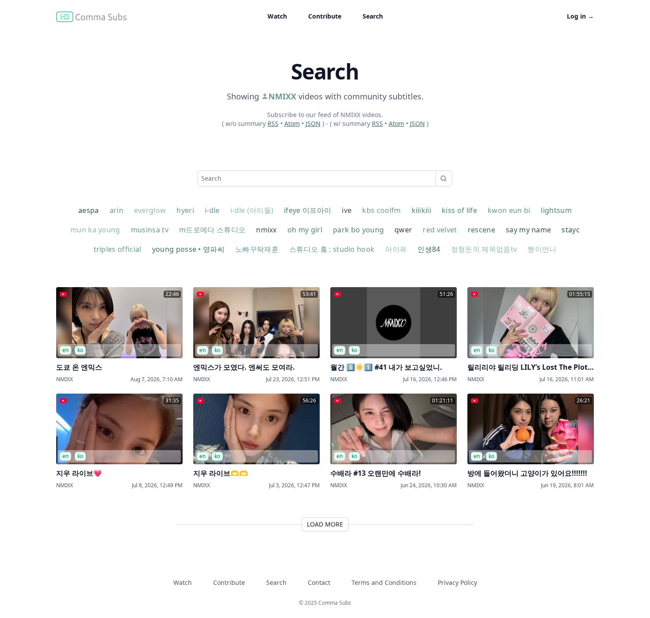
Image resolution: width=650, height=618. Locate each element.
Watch (277, 16)
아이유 (396, 249)
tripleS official (117, 249)
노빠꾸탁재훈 (257, 249)
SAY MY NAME (528, 230)
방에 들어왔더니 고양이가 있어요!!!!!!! (527, 473)
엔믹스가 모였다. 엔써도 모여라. (244, 367)
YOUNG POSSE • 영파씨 (188, 249)
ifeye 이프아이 (307, 210)
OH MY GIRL (304, 230)
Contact (319, 582)
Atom (292, 123)
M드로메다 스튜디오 (212, 230)
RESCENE (481, 230)
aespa (88, 210)
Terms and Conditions (384, 582)
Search (373, 16)
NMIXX (266, 230)
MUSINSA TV (149, 230)
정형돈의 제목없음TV (484, 249)
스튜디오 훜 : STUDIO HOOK (332, 249)
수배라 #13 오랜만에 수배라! (375, 473)
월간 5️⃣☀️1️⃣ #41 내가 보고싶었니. (386, 367)
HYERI (185, 210)
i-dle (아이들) (252, 210)
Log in (580, 16)
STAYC (571, 230)
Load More (325, 524)
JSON (313, 123)
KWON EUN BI (509, 210)
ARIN (116, 210)
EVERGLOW (150, 210)
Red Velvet (440, 230)
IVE (347, 210)
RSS (273, 123)
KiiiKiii (422, 210)
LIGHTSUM (556, 210)
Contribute (324, 16)
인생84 (428, 249)
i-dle (212, 210)
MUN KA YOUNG (95, 230)
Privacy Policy (457, 582)
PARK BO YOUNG (358, 230)
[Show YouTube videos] (63, 294)
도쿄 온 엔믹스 (79, 367)
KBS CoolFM (381, 210)
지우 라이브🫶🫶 (220, 473)
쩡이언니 (542, 249)
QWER (403, 230)
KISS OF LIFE (459, 210)
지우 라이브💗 (79, 473)
